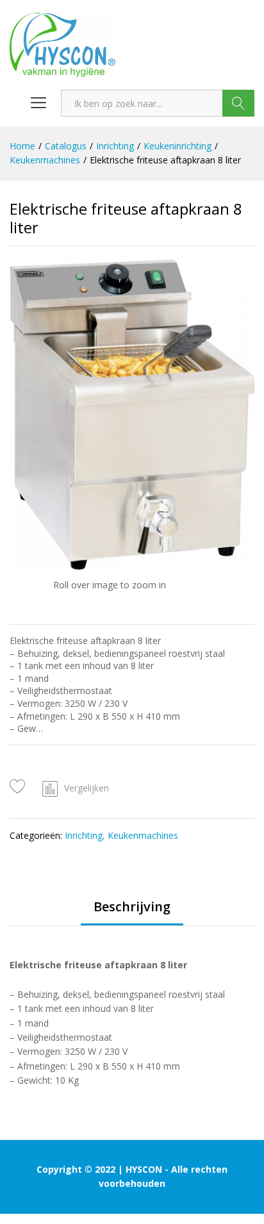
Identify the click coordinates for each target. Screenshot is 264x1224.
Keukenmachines (143, 835)
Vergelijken (86, 788)
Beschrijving (132, 906)
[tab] (132, 912)
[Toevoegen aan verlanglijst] (19, 786)
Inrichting (84, 835)
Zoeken (238, 103)
